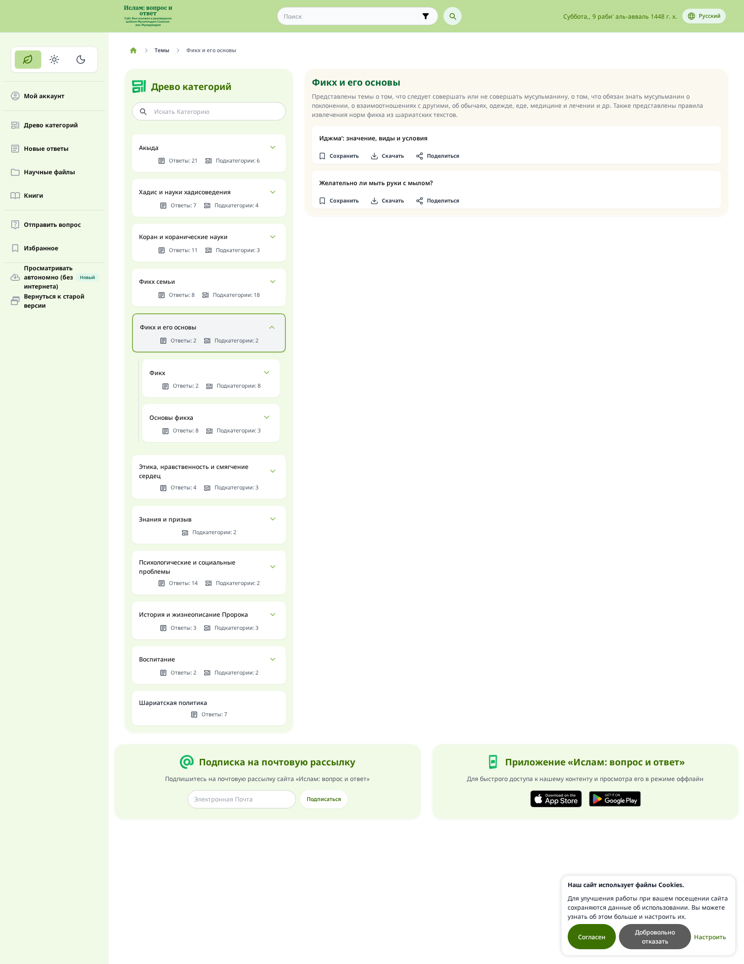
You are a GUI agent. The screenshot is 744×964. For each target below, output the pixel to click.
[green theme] (28, 59)
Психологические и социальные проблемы (187, 566)
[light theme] (54, 59)
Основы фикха (171, 417)
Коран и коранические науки (183, 237)
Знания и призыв (165, 519)
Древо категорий (51, 125)
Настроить (710, 937)
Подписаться (324, 799)
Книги (33, 196)
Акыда (149, 147)
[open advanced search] (426, 16)
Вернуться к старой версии (54, 300)
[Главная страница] (133, 50)
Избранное (41, 248)
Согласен (591, 937)
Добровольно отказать (655, 936)
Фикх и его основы (168, 327)
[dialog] (648, 915)
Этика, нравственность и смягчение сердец (193, 471)
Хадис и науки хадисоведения (185, 192)
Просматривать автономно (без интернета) (59, 277)
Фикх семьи (157, 281)
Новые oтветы (46, 149)
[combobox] (352, 16)
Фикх (157, 373)
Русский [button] (710, 16)
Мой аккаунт (44, 96)
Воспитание (157, 659)
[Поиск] (452, 16)
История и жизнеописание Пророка (193, 614)
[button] (339, 156)
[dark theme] (80, 59)
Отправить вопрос (52, 225)
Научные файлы (49, 172)
